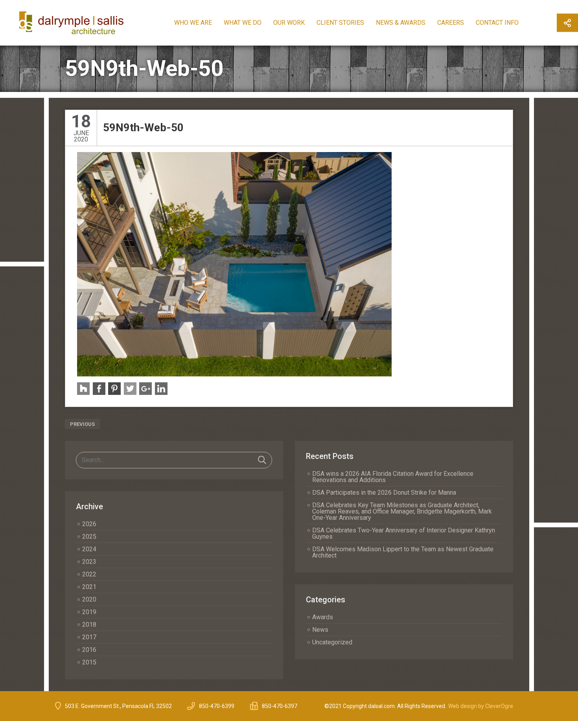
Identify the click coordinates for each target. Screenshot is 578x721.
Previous (82, 424)
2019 (89, 612)
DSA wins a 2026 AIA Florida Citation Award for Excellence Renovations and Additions (392, 477)
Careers (450, 22)
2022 (89, 574)
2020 (89, 599)
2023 (89, 561)
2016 (89, 649)
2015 (89, 662)
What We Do (242, 22)
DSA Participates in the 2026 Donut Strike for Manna (384, 492)
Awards (322, 617)
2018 (89, 624)
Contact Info (497, 22)
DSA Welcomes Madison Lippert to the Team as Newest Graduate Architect (402, 552)
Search (262, 460)
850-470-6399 (216, 706)
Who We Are (193, 22)
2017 (89, 637)
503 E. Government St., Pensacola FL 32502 (118, 706)
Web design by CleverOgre (480, 706)
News (320, 629)
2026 (89, 524)
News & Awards (400, 22)
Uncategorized (332, 642)
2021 (89, 587)
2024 (89, 549)
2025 (89, 536)
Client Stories (340, 22)
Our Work (289, 22)
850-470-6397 (279, 706)
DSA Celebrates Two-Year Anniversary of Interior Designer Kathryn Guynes (403, 533)
